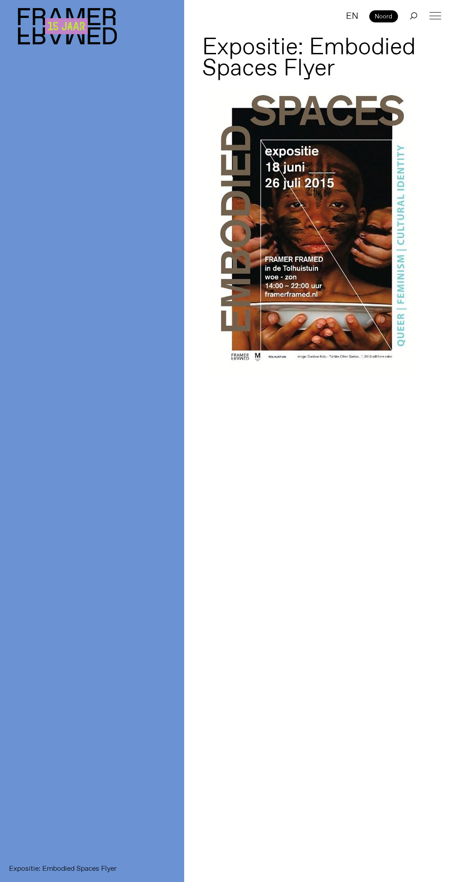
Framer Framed (67, 26)
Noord (383, 16)
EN (352, 16)
